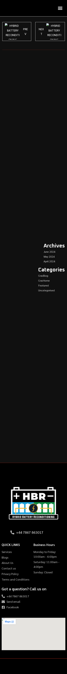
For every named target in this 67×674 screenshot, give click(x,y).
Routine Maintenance (33, 449)
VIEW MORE (33, 355)
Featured (43, 285)
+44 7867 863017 (29, 532)
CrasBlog (43, 275)
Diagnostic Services (34, 335)
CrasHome (44, 280)
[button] (60, 8)
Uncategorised (46, 290)
